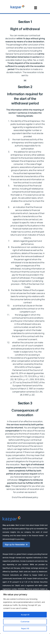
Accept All (25, 614)
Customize (25, 621)
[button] (35, 8)
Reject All (25, 628)
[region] (25, 612)
